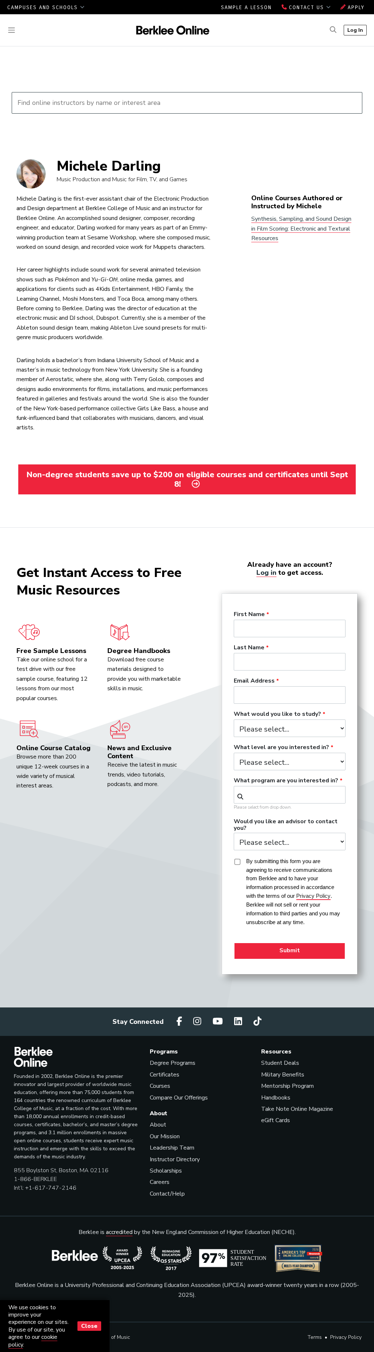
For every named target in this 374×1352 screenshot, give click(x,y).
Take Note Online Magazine (297, 1109)
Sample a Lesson (246, 7)
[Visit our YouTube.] (219, 1021)
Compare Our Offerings (179, 1098)
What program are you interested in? (286, 781)
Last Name (249, 648)
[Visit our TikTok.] (257, 1021)
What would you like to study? (277, 714)
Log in (266, 572)
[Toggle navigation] (11, 30)
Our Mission (165, 1136)
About (158, 1125)
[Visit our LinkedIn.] (239, 1021)
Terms (315, 1337)
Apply (355, 7)
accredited (119, 1232)
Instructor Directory (175, 1159)
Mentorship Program (287, 1086)
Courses (160, 1086)
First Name (249, 614)
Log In (355, 30)
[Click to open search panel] (333, 30)
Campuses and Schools (43, 7)
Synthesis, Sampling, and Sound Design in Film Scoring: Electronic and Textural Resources (301, 228)
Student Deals (280, 1063)
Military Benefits (282, 1075)
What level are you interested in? (281, 747)
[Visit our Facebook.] (180, 1021)
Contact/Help (167, 1194)
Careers (159, 1182)
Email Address (254, 681)
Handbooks (275, 1098)
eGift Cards (275, 1120)
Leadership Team (172, 1148)
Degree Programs (172, 1063)
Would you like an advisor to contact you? (285, 825)
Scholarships (166, 1171)
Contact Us (306, 7)
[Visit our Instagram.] (198, 1021)
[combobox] (290, 795)
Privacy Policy (346, 1337)
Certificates (164, 1075)
